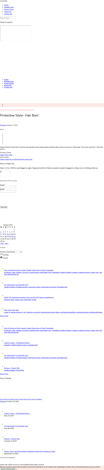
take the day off (13, 274)
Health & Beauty (66, 272)
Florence (3, 125)
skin (97, 272)
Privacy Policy (9, 9)
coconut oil (26, 272)
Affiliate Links (9, 7)
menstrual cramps (34, 287)
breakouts (7, 272)
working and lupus (82, 312)
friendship (22, 110)
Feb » (7, 243)
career (6, 312)
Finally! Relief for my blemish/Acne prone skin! (16, 159)
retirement (27, 300)
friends (16, 110)
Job (24, 312)
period (54, 287)
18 (6, 236)
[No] (16, 469)
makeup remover (84, 272)
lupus (12, 300)
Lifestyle (7, 300)
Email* (2, 189)
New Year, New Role (11, 310)
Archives (3, 252)
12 (8, 234)
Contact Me (8, 14)
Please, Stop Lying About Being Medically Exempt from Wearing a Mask (29, 451)
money (17, 300)
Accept (3, 469)
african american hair (7, 110)
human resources (17, 312)
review (93, 272)
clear (13, 272)
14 (12, 234)
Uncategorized (62, 287)
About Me (7, 12)
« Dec (2, 243)
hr (9, 312)
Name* (2, 185)
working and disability (68, 312)
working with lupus (95, 312)
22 (15, 236)
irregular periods (22, 287)
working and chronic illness (50, 312)
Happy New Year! (6, 155)
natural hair (30, 110)
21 (12, 236)
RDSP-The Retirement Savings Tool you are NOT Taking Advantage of (29, 297)
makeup (75, 272)
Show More (4, 316)
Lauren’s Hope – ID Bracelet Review (17, 343)
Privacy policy (11, 469)
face (49, 272)
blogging (7, 345)
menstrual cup (46, 287)
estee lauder (43, 272)
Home (6, 5)
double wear (34, 272)
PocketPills (20, 370)
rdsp (21, 300)
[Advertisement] (52, 96)
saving (34, 300)
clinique (18, 272)
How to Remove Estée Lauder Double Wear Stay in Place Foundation (29, 270)
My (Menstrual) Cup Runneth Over (16, 285)
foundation (56, 272)
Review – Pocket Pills (12, 368)
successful (36, 312)
